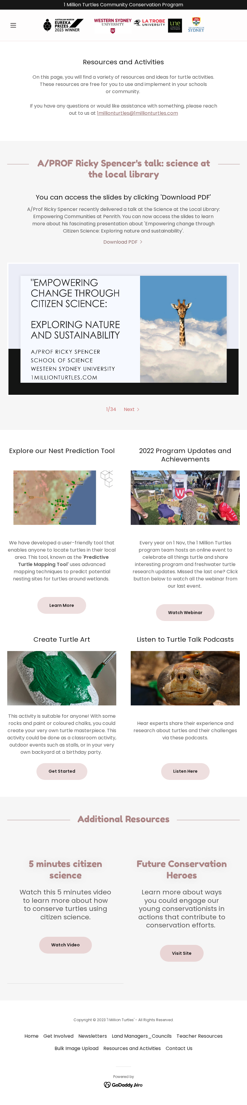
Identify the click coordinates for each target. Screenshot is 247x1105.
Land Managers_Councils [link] (142, 1036)
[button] (24, 25)
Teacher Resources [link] (200, 1036)
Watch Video (65, 945)
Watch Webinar (185, 613)
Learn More (61, 605)
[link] (123, 25)
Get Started (61, 771)
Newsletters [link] (92, 1036)
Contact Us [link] (179, 1048)
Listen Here (185, 771)
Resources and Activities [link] (132, 1048)
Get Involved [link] (58, 1036)
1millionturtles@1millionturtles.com (137, 113)
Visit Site (182, 953)
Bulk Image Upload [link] (76, 1048)
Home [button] (31, 1036)
